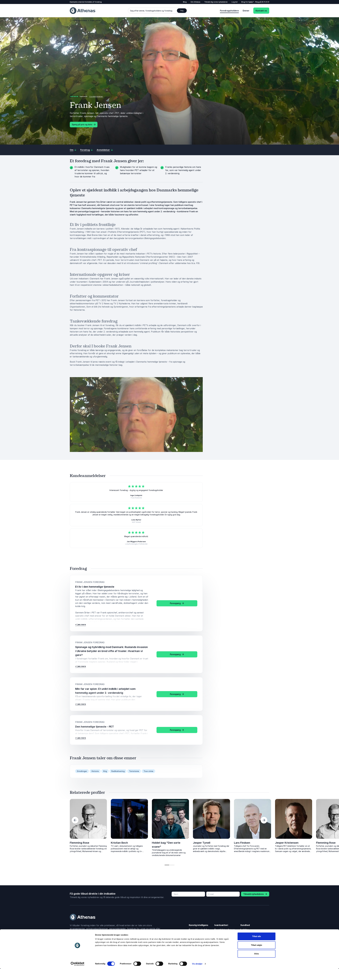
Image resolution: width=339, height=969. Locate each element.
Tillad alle (256, 936)
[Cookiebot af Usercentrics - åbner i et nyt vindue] (77, 964)
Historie (95, 771)
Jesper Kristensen (40, 842)
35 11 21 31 (265, 2)
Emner (246, 10)
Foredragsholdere (229, 10)
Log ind (234, 2)
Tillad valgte (256, 945)
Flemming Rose (79, 842)
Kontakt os (261, 10)
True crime (148, 771)
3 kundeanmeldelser (96, 96)
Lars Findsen (242, 842)
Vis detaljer (197, 964)
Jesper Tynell (201, 842)
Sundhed (245, 925)
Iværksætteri (221, 925)
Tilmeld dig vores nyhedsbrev (216, 2)
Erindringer (82, 771)
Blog (185, 2)
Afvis (256, 954)
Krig (105, 771)
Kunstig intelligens (198, 925)
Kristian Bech (119, 842)
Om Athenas (195, 2)
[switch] (137, 964)
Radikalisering (118, 771)
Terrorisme (134, 771)
